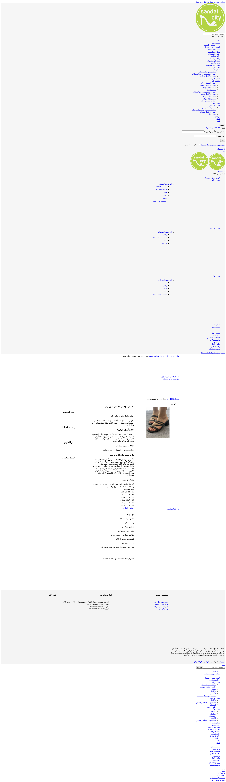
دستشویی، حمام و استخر (159, 201)
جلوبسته (164, 288)
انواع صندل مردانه (165, 232)
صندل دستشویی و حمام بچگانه (204, 74)
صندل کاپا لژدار (172, 399)
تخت (165, 192)
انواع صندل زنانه (165, 184)
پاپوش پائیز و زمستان (212, 47)
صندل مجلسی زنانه (208, 101)
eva (219, 40)
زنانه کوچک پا (215, 58)
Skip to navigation (203, 2)
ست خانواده (215, 63)
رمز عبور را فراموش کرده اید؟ (213, 145)
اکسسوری (216, 43)
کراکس (217, 116)
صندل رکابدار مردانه (208, 112)
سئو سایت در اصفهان (202, 662)
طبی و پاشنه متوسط (208, 687)
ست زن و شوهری (213, 65)
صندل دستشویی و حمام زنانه (204, 92)
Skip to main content (217, 2)
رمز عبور (220, 136)
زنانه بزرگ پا (215, 56)
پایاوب (221, 662)
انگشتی (165, 198)
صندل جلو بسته (214, 78)
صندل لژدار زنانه (209, 99)
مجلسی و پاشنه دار (161, 186)
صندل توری (211, 90)
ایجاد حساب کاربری (213, 127)
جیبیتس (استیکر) (209, 45)
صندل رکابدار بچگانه (208, 76)
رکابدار (165, 195)
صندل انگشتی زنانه (208, 83)
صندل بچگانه (215, 70)
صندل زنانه (216, 81)
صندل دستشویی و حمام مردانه (204, 110)
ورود (222, 140)
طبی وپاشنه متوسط (161, 189)
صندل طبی (216, 103)
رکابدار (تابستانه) (214, 54)
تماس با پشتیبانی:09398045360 (213, 353)
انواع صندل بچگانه (165, 280)
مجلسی (165, 283)
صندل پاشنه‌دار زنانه (208, 85)
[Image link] (47, 618)
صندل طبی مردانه (209, 114)
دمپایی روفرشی (214, 52)
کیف (218, 121)
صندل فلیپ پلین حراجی (169, 377)
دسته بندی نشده (214, 49)
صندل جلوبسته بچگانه (207, 72)
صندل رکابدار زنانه (208, 94)
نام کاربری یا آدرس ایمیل (214, 132)
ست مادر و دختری (213, 67)
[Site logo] (210, 32)
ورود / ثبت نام (215, 765)
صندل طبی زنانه (209, 96)
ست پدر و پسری (214, 61)
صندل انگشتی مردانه (207, 108)
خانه (177, 356)
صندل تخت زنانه (209, 87)
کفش (218, 119)
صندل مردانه (215, 105)
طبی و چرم (163, 243)
